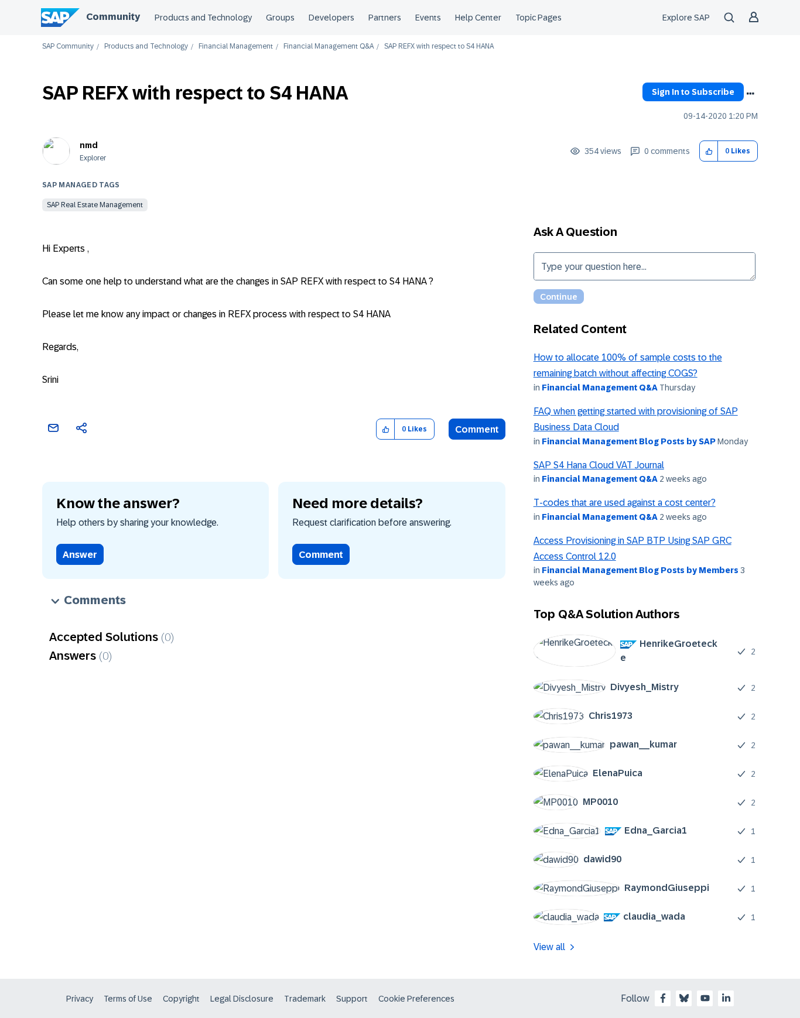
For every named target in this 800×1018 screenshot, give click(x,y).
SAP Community (68, 46)
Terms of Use (128, 998)
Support (352, 998)
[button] (709, 151)
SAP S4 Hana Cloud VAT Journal (599, 465)
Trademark (305, 998)
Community (113, 17)
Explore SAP (686, 17)
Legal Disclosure (241, 998)
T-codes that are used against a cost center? (625, 503)
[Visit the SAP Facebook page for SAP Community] (663, 998)
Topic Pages (538, 17)
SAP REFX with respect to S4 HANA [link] (439, 46)
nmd (89, 145)
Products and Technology (203, 17)
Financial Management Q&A (328, 46)
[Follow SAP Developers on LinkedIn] (726, 998)
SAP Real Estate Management (95, 205)
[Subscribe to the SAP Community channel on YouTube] (705, 998)
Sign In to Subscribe (693, 92)
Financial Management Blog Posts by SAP (629, 441)
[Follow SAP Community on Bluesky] (684, 998)
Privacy (79, 998)
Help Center (478, 17)
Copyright (181, 998)
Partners (384, 17)
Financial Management (236, 46)
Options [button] (750, 93)
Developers (331, 17)
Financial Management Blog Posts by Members (640, 570)
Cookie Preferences (416, 998)
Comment (477, 429)
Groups (280, 17)
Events (428, 17)
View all (549, 947)
